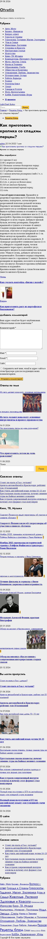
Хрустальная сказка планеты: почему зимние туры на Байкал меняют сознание (23, 495)
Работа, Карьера (13, 78)
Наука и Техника (13, 64)
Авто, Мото (10, 28)
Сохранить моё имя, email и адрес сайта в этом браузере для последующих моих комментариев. (22, 371)
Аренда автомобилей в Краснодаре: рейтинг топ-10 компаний (20, 704)
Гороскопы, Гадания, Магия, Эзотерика (25, 39)
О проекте (10, 99)
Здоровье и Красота (15, 48)
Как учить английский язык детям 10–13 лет (23, 490)
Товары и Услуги (13, 89)
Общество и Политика (16, 70)
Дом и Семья (11, 42)
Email (3, 358)
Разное (8, 81)
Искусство (10, 53)
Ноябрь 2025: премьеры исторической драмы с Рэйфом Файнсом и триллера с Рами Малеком (21, 536)
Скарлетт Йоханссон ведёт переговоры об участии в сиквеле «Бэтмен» (23, 524)
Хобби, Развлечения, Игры (18, 94)
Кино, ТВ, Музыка (14, 56)
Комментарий (8, 328)
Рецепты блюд (12, 83)
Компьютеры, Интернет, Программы (24, 59)
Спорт (8, 86)
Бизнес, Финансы (14, 31)
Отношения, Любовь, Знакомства (22, 72)
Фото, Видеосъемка (15, 92)
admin (3, 143)
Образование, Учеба (15, 67)
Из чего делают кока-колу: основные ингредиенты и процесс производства (21, 418)
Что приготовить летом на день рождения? (19, 428)
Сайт (2, 363)
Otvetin (7, 10)
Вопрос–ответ (12, 34)
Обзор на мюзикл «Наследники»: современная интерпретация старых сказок (20, 659)
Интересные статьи (15, 50)
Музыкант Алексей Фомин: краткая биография (20, 592)
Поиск (3, 464)
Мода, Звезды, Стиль (15, 61)
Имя (3, 353)
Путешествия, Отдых (16, 75)
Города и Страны (13, 37)
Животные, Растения (15, 45)
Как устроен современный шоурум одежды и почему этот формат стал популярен (23, 500)
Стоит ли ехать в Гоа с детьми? (16, 482)
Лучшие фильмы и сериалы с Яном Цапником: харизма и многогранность (21, 583)
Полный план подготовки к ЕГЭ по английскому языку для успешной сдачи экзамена (21, 793)
